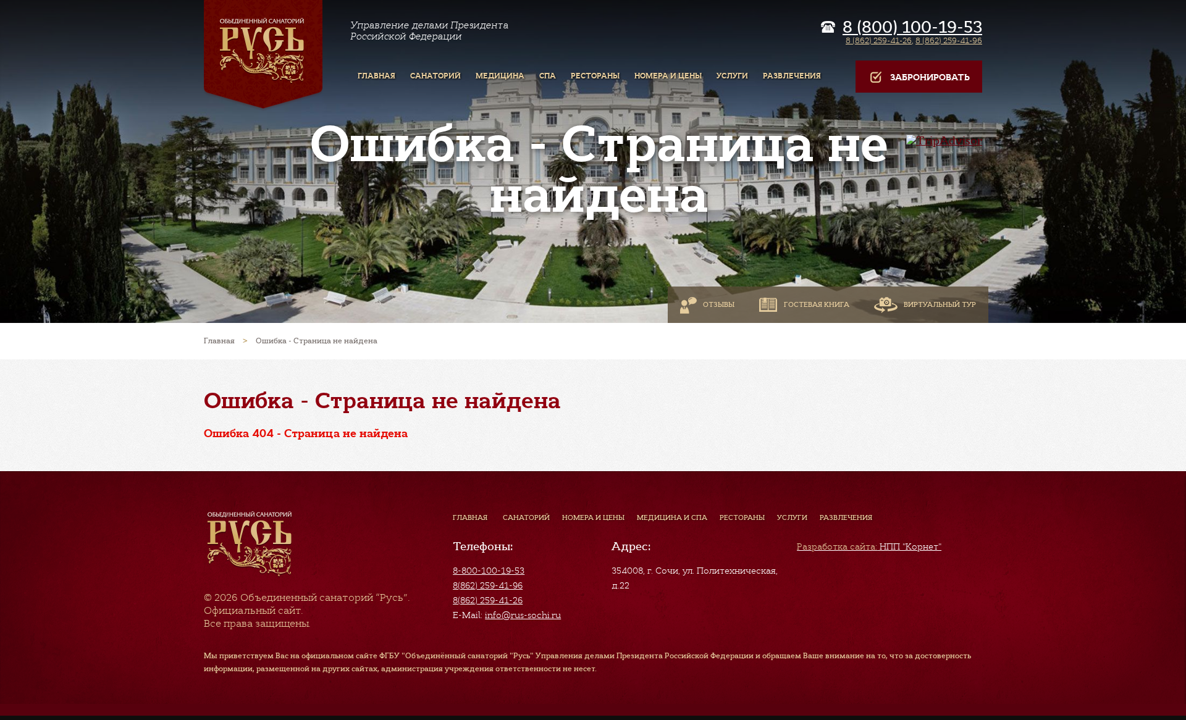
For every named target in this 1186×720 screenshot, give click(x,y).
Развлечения (846, 517)
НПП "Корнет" (869, 546)
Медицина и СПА (672, 517)
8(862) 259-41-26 (488, 600)
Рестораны (742, 517)
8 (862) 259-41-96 (948, 40)
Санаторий (526, 517)
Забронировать (930, 77)
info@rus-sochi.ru (523, 615)
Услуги (792, 517)
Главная (470, 517)
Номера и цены (593, 517)
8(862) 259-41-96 (488, 585)
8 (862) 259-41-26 (879, 40)
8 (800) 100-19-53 (912, 27)
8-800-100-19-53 (488, 570)
